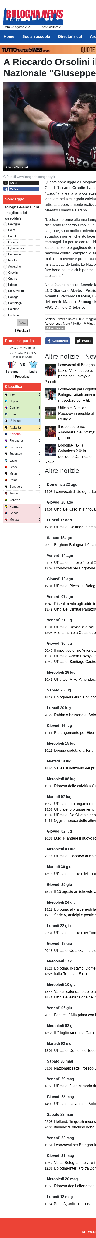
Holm (11, 230)
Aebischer (15, 266)
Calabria (13, 309)
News (61, 319)
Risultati (22, 330)
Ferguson (14, 254)
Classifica (13, 387)
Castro (12, 278)
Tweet (86, 341)
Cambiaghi (15, 303)
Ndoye (12, 284)
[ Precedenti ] (22, 376)
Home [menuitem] (9, 37)
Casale (12, 236)
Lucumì (13, 242)
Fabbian (13, 315)
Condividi (59, 341)
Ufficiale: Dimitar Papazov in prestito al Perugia (76, 413)
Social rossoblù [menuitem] (36, 37)
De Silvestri (16, 291)
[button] (22, 322)
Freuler (12, 260)
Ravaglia (14, 224)
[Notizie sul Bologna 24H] (33, 14)
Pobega (13, 297)
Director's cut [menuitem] (70, 37)
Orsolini (13, 272)
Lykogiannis (16, 248)
